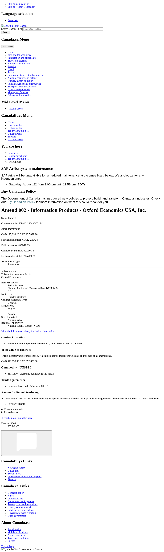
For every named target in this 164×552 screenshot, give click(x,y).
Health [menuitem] (11, 69)
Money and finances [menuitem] (18, 92)
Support (12, 136)
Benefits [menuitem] (12, 66)
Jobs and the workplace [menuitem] (19, 55)
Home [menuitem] (11, 52)
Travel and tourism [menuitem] (17, 60)
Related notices (11, 412)
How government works (20, 507)
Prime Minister (15, 498)
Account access (15, 108)
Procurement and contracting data (24, 476)
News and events (16, 467)
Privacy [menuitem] (11, 541)
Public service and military (21, 510)
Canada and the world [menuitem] (19, 89)
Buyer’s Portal (15, 133)
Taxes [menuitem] (11, 72)
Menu (8, 46)
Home (11, 122)
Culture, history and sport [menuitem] (20, 80)
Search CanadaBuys (11, 28)
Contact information (14, 409)
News (11, 495)
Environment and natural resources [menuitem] (25, 75)
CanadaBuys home (17, 156)
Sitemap (12, 479)
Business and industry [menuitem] (19, 63)
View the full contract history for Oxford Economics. (28, 331)
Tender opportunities (18, 130)
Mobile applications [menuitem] (18, 532)
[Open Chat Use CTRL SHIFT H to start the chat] (26, 443)
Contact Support (16, 492)
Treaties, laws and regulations (22, 504)
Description (10, 271)
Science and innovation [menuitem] (19, 95)
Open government (17, 515)
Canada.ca (13, 153)
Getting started (15, 128)
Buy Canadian (15, 125)
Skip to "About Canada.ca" (21, 6)
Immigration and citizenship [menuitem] (22, 57)
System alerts (14, 473)
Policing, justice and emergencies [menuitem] (24, 83)
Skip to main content (18, 4)
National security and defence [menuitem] (23, 78)
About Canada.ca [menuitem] (16, 535)
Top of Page (7, 546)
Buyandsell (13, 470)
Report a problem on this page (17, 418)
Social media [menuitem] (14, 529)
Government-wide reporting (22, 513)
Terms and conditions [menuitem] (18, 538)
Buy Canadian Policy (20, 202)
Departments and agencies (21, 501)
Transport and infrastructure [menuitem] (22, 86)
